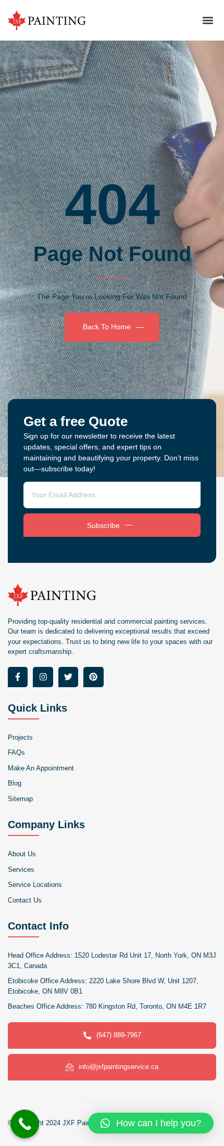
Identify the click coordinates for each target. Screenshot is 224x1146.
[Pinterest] (93, 677)
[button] (207, 20)
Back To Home (107, 327)
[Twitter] (68, 677)
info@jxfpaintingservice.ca (118, 1067)
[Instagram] (43, 677)
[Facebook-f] (18, 677)
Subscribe (103, 525)
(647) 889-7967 (118, 1035)
